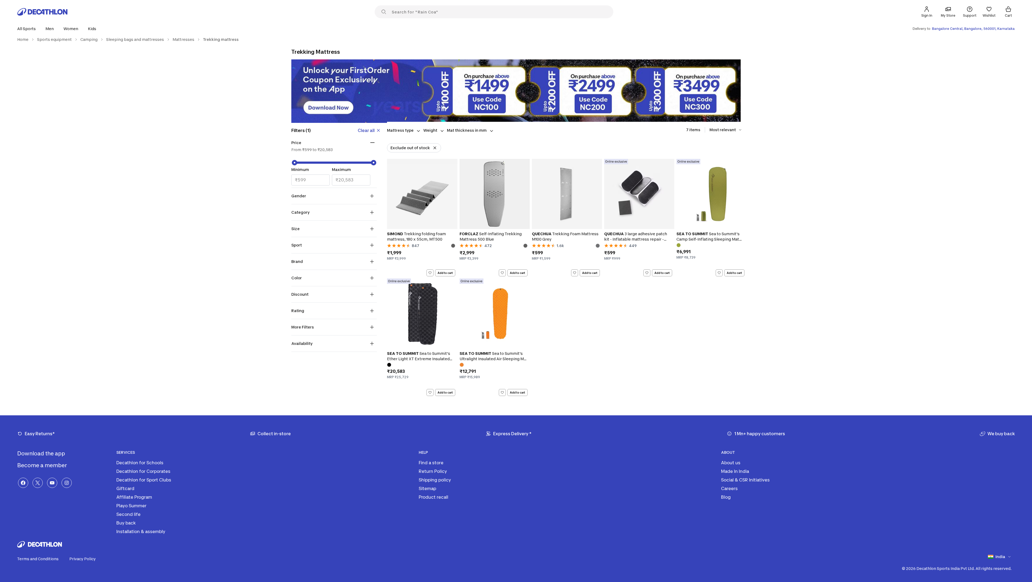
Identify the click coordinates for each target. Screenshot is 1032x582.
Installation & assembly (140, 531)
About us (730, 462)
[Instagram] (67, 483)
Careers (729, 488)
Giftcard (125, 488)
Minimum (300, 169)
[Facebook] (23, 483)
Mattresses (183, 39)
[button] (28, 29)
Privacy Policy (82, 558)
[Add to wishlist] (430, 272)
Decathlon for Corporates (143, 471)
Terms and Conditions (38, 558)
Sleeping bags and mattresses (135, 39)
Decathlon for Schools (139, 462)
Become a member (42, 465)
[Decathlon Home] (42, 12)
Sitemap (427, 488)
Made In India (735, 471)
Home (22, 39)
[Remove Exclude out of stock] (435, 148)
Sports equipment (54, 39)
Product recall (433, 497)
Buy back (126, 523)
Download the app (41, 453)
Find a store (431, 462)
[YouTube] (52, 483)
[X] (38, 483)
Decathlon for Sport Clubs (143, 480)
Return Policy (433, 471)
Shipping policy (435, 480)
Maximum (341, 169)
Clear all (366, 130)
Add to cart (445, 272)
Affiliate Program (134, 497)
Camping (89, 39)
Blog (726, 497)
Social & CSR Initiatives (745, 480)
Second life (128, 514)
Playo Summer (131, 505)
